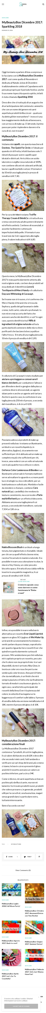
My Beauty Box (16, 844)
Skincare (5, 17)
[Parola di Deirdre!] (23, 4)
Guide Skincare (24, 581)
